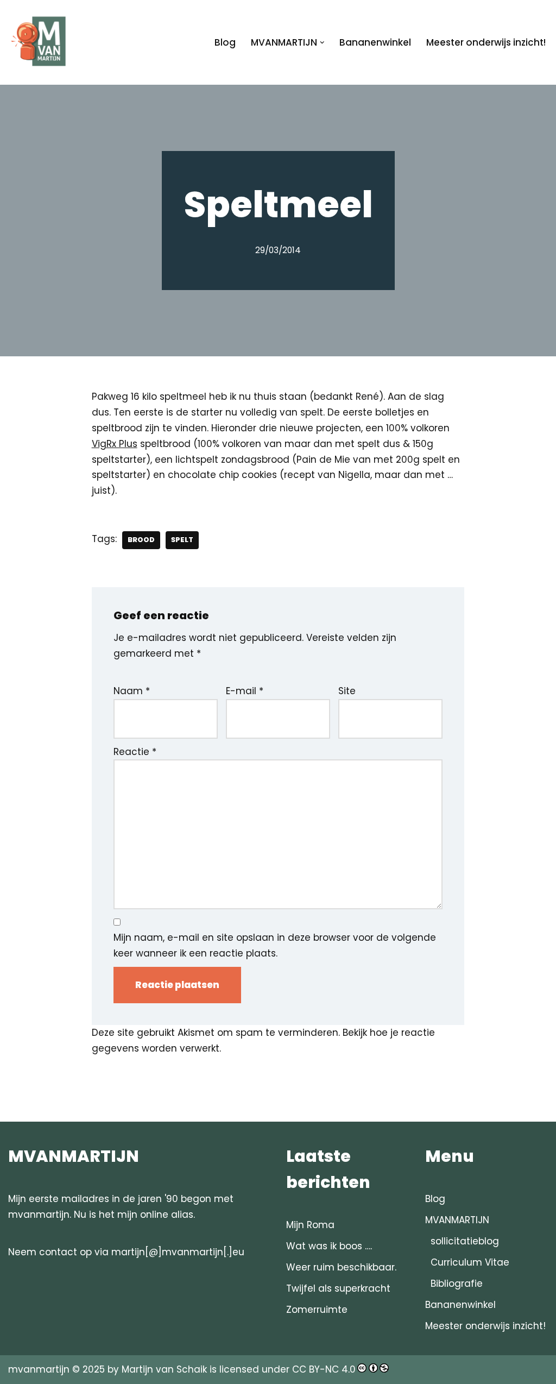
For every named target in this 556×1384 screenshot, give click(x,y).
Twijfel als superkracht (338, 1288)
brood (141, 539)
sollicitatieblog (465, 1241)
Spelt (182, 539)
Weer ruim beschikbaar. (341, 1267)
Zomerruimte (317, 1309)
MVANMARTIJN (457, 1219)
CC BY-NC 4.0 (324, 1369)
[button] (322, 42)
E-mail (244, 690)
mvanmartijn (40, 1369)
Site (347, 690)
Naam (131, 690)
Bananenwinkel (375, 42)
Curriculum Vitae (470, 1262)
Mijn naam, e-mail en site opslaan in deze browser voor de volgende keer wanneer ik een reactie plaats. (274, 945)
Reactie (134, 751)
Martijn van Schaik (164, 1369)
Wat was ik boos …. (329, 1246)
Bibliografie (457, 1283)
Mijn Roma (310, 1224)
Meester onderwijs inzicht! (486, 42)
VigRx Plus (114, 443)
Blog (225, 42)
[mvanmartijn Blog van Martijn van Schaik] (40, 42)
